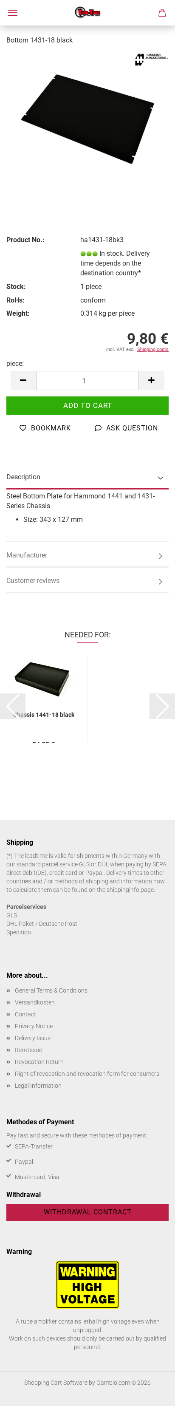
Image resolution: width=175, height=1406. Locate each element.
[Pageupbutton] (151, 1393)
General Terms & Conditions (51, 990)
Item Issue (28, 1050)
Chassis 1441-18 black (43, 714)
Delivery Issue (33, 1038)
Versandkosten (35, 1002)
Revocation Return (39, 1061)
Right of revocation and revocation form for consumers (87, 1073)
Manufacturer (26, 555)
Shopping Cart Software (56, 1382)
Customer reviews (32, 581)
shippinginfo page (130, 889)
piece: (15, 363)
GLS (11, 915)
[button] (23, 380)
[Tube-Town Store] (87, 12)
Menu (12, 12)
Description (23, 477)
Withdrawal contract (88, 1212)
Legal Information (38, 1085)
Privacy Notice (34, 1026)
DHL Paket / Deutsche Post (41, 923)
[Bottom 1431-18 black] (87, 116)
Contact (25, 1014)
